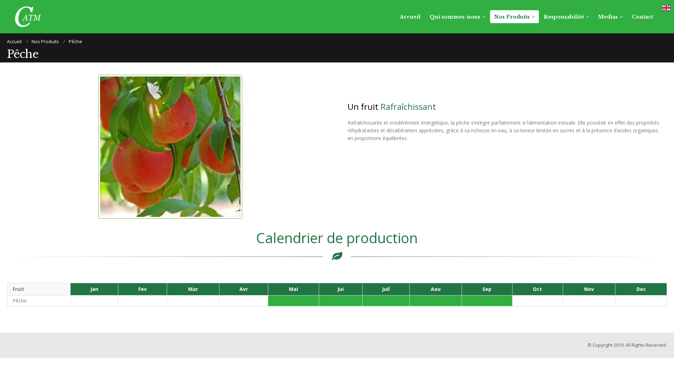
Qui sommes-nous (455, 17)
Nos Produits (512, 17)
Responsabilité (564, 17)
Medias (608, 17)
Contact (642, 17)
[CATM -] (28, 17)
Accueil (410, 17)
